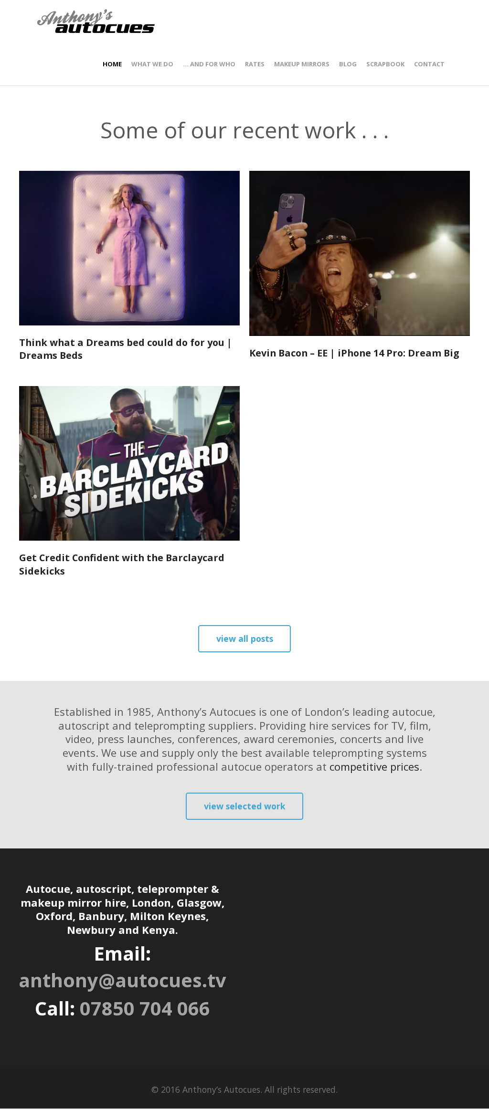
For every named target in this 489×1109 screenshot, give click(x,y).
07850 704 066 (145, 1008)
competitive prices (374, 766)
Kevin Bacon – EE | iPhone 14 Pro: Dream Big (354, 352)
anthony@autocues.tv (122, 980)
